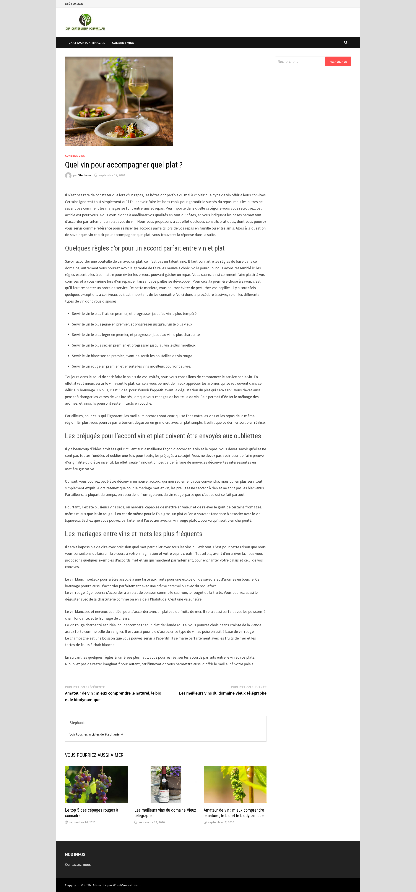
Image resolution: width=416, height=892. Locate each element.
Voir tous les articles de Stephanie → (97, 734)
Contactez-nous (78, 864)
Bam (136, 885)
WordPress (121, 885)
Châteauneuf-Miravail (86, 42)
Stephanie (84, 175)
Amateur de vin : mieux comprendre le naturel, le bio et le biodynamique (234, 812)
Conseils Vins (123, 42)
